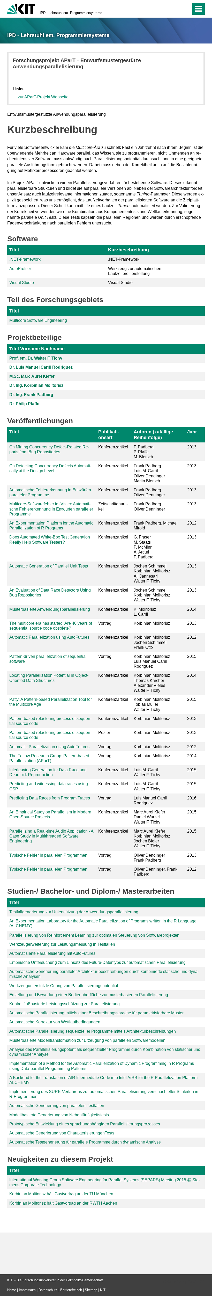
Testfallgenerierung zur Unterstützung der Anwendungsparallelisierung (73, 912)
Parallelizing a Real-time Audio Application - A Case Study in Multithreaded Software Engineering (51, 836)
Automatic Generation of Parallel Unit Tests (48, 566)
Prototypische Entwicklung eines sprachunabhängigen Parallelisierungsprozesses (84, 1124)
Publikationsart (108, 434)
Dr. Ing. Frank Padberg (31, 394)
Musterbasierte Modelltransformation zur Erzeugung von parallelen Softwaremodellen (87, 1040)
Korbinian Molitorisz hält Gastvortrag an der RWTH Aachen (63, 1203)
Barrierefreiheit (71, 1290)
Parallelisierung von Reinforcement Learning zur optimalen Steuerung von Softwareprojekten (94, 935)
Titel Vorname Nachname (37, 348)
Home (11, 1290)
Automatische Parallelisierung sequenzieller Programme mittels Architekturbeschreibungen (92, 1031)
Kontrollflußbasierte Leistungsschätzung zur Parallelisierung (64, 1004)
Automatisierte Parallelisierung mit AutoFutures (52, 953)
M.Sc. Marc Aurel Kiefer (32, 376)
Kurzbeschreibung (128, 249)
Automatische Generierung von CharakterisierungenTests (61, 1133)
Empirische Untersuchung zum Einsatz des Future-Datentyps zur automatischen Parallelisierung (97, 962)
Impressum (27, 1290)
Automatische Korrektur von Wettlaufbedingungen (54, 1022)
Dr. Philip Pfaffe (24, 404)
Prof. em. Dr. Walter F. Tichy (35, 358)
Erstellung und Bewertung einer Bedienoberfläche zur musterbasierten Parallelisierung (88, 995)
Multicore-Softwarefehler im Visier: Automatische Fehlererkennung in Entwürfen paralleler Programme (51, 509)
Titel (14, 249)
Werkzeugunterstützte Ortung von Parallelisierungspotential (63, 986)
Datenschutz (48, 1290)
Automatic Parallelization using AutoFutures (49, 637)
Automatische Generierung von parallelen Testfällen (56, 1105)
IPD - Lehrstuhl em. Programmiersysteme (71, 13)
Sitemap (91, 1290)
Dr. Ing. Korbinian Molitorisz (36, 385)
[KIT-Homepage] (21, 8)
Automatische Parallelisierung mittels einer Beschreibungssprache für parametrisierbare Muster (96, 1013)
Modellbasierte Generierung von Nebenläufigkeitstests (59, 1115)
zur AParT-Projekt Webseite (43, 97)
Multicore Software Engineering (38, 320)
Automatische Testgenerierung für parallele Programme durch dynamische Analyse (85, 1142)
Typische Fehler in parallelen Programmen (48, 855)
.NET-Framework (25, 259)
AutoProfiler (20, 268)
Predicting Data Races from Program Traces (49, 798)
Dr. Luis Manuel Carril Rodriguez (41, 367)
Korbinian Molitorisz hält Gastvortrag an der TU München (61, 1194)
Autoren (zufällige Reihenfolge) (153, 434)
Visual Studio (21, 282)
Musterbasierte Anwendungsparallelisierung (49, 609)
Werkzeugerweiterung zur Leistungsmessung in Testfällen (62, 944)
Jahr (192, 431)
